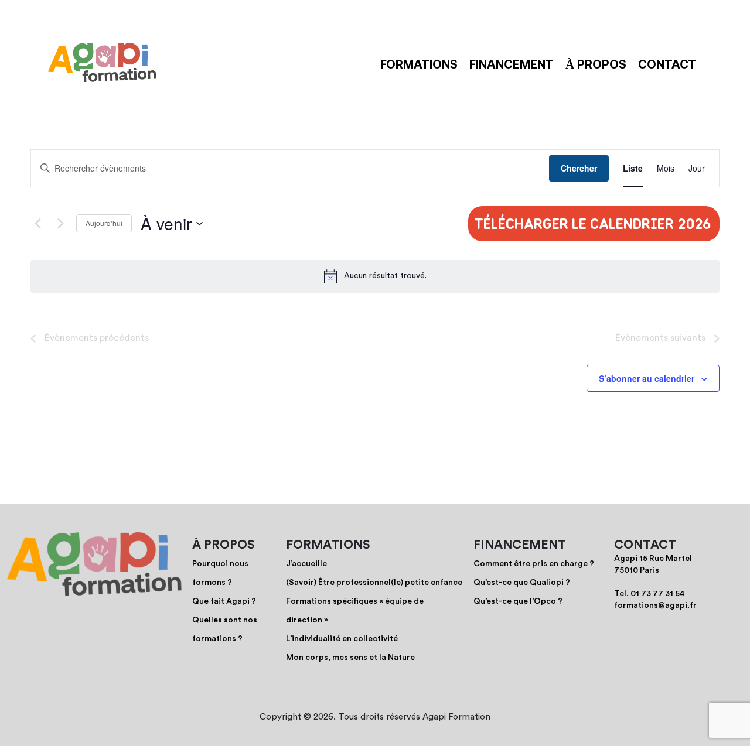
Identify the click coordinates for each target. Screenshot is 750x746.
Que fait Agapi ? (224, 601)
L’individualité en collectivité (342, 639)
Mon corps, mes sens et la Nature (350, 657)
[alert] (385, 276)
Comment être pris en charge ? (533, 564)
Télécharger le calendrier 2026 (592, 223)
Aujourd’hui (104, 223)
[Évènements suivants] (60, 224)
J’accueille (306, 564)
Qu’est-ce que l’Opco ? (517, 601)
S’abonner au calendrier (646, 378)
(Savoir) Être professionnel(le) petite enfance (374, 583)
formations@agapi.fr (655, 605)
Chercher (579, 168)
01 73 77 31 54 (657, 594)
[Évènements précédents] (37, 224)
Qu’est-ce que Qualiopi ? (521, 583)
